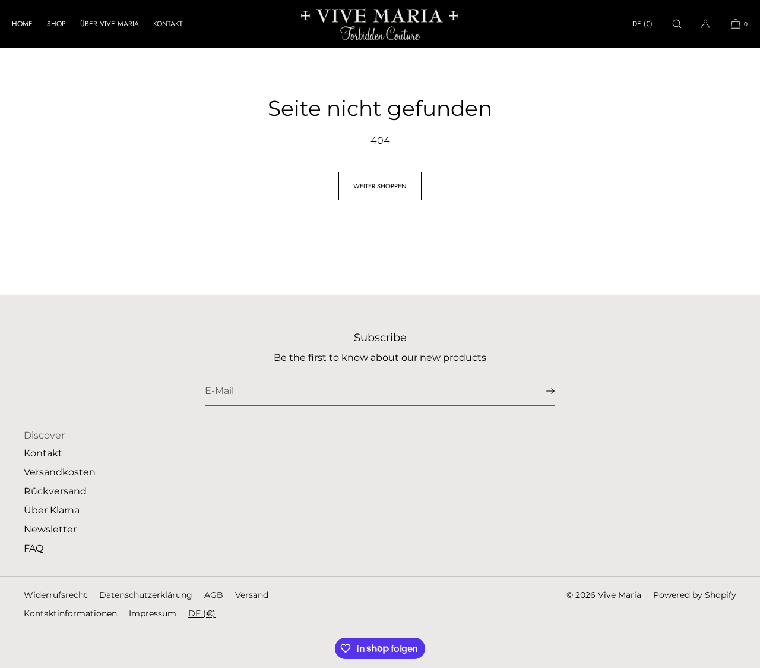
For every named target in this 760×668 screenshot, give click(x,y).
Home (22, 23)
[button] (677, 23)
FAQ (33, 548)
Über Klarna (52, 510)
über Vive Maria (109, 23)
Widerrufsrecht (55, 595)
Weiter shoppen (380, 186)
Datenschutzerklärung (145, 595)
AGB (213, 595)
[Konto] (705, 23)
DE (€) (642, 23)
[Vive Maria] (380, 24)
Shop (56, 23)
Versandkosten (60, 472)
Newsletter (50, 529)
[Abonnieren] (540, 391)
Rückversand (55, 491)
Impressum (152, 613)
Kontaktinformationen (70, 613)
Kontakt (168, 23)
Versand (251, 595)
